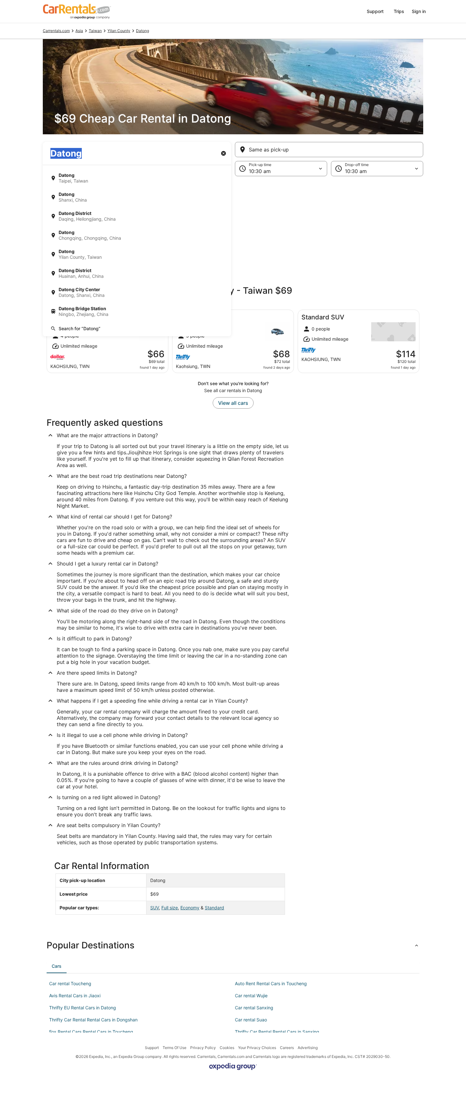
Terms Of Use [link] (174, 1047)
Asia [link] (79, 30)
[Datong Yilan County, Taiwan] (137, 254)
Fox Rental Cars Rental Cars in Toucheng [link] (91, 1031)
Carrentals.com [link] (56, 30)
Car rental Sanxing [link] (254, 1007)
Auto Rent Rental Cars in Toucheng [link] (271, 983)
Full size (169, 907)
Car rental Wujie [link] (251, 995)
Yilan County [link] (118, 30)
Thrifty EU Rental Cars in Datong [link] (82, 1007)
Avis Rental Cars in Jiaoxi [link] (74, 995)
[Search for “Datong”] (137, 328)
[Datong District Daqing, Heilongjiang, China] (137, 216)
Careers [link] (287, 1047)
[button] (233, 228)
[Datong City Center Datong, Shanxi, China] (137, 292)
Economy (189, 907)
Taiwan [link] (95, 30)
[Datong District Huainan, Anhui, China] (137, 273)
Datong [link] (142, 30)
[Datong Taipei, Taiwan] (137, 178)
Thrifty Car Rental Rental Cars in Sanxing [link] (277, 1031)
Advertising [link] (308, 1047)
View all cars (233, 403)
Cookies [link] (227, 1047)
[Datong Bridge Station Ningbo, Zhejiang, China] (137, 311)
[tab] (57, 966)
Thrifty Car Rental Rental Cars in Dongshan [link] (93, 1019)
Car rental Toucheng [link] (70, 983)
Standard (214, 907)
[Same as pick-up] (329, 149)
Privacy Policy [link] (203, 1047)
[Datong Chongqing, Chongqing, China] (137, 235)
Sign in (419, 11)
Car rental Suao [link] (251, 1019)
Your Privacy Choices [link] (257, 1047)
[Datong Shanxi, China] (137, 197)
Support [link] (152, 1047)
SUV (154, 907)
